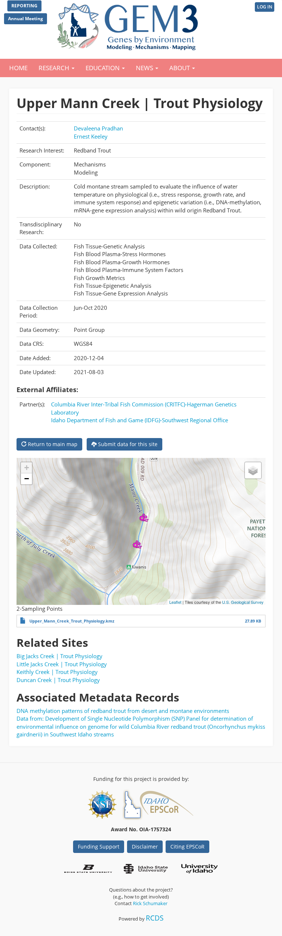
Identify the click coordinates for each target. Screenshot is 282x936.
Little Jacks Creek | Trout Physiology (62, 664)
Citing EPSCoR (187, 846)
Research (55, 68)
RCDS (154, 918)
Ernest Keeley (91, 136)
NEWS (145, 68)
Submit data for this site (127, 444)
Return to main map (51, 444)
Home (18, 68)
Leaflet (175, 602)
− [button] (26, 478)
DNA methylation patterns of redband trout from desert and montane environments (123, 710)
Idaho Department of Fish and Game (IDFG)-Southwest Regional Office (139, 420)
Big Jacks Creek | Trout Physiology (59, 656)
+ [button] (26, 467)
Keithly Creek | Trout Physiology (57, 671)
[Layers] (253, 470)
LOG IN (264, 7)
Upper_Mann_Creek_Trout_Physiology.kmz (71, 621)
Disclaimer (145, 846)
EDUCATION (103, 68)
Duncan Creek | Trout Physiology (58, 680)
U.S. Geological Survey (243, 602)
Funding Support (98, 846)
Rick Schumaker (150, 903)
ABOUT (180, 68)
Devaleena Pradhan (98, 128)
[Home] (129, 25)
